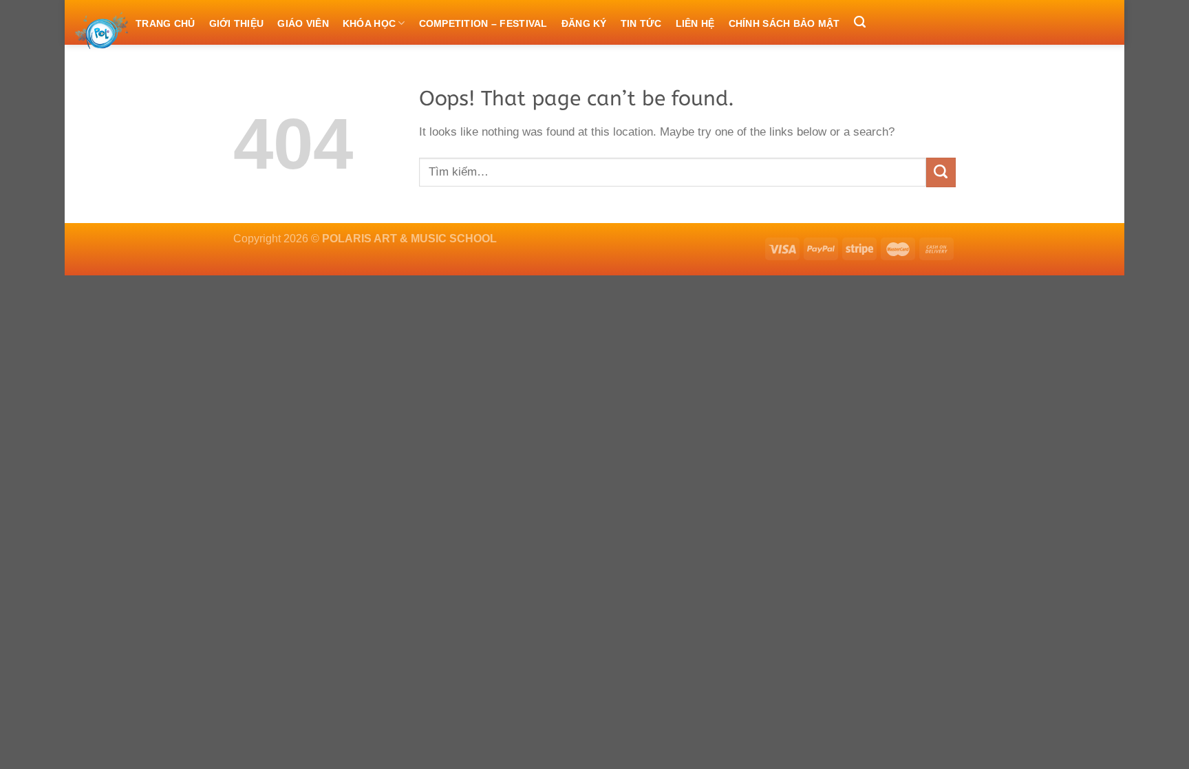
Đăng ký (584, 23)
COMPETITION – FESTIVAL (483, 23)
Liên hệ (695, 23)
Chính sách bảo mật (784, 23)
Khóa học (369, 23)
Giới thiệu (236, 23)
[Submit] (941, 172)
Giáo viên (303, 23)
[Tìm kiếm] (859, 23)
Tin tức (641, 23)
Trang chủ (165, 23)
